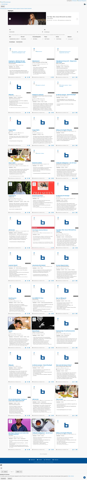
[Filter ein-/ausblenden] (84, 477)
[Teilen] (27, 77)
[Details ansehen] (29, 77)
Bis (44, 29)
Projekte (25, 8)
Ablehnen (10, 478)
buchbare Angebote (16, 8)
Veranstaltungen (3, 8)
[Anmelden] (25, 77)
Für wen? (23, 36)
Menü (3, 6)
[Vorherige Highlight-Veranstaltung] (10, 19)
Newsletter (30, 8)
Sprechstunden (9, 8)
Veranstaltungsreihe (37, 36)
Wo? (10, 36)
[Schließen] (1, 468)
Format (57, 36)
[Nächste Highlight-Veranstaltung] (77, 19)
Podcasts (22, 8)
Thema (45, 36)
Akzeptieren (3, 478)
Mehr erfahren (71, 476)
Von (10, 29)
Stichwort (69, 36)
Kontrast (75, 0)
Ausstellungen (12, 41)
